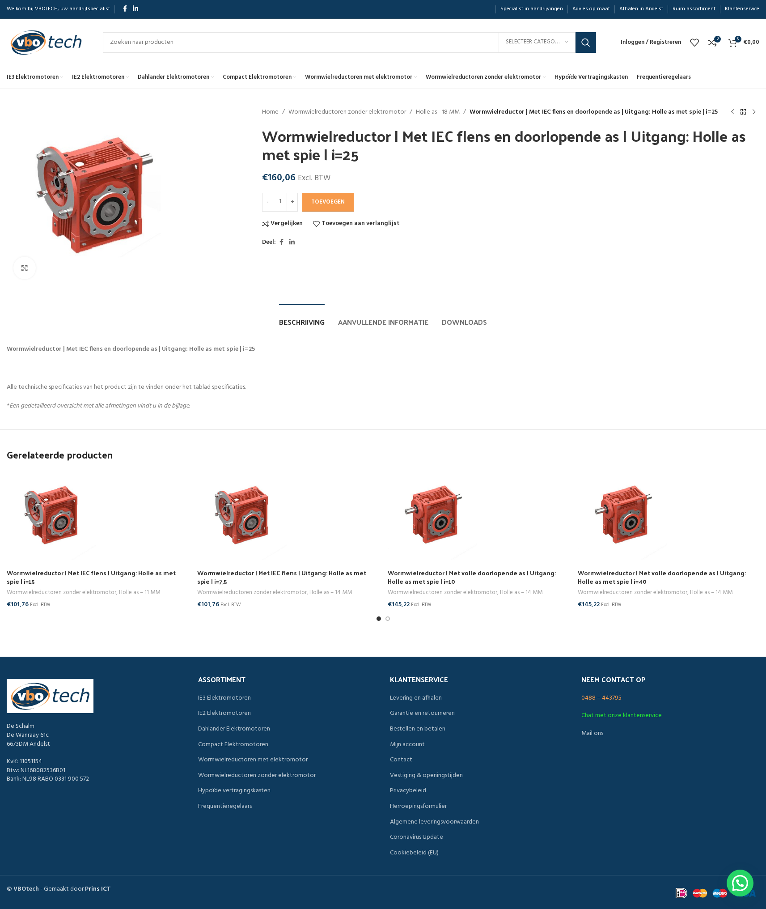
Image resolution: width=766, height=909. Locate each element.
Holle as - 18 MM (438, 112)
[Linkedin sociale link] (135, 9)
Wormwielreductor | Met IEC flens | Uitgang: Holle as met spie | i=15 (91, 577)
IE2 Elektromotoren (224, 713)
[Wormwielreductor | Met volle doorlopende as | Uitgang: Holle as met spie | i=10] (478, 515)
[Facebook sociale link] (124, 9)
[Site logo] (46, 42)
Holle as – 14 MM (330, 592)
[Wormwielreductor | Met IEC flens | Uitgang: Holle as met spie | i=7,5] (288, 515)
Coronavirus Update (416, 837)
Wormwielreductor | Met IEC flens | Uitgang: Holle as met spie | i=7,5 (281, 577)
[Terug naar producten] (743, 112)
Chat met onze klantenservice (621, 715)
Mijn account (407, 744)
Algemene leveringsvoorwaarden (434, 822)
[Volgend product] (754, 112)
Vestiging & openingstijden (426, 775)
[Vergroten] (24, 268)
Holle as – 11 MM (139, 592)
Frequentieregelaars (225, 806)
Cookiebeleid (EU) (414, 853)
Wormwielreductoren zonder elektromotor (347, 112)
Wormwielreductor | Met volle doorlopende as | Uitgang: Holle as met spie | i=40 (662, 577)
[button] (740, 883)
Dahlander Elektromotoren (234, 729)
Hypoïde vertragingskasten (234, 790)
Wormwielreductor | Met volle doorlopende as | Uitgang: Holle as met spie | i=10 (472, 577)
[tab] (302, 317)
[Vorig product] (732, 112)
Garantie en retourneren (422, 713)
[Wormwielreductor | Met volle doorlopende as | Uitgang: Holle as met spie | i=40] (668, 515)
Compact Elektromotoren (233, 744)
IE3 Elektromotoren (224, 698)
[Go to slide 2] (387, 618)
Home (270, 112)
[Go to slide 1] (379, 618)
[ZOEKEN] (586, 42)
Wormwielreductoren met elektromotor (253, 760)
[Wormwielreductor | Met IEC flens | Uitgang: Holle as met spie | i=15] (97, 515)
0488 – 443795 (601, 698)
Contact (401, 760)
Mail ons (592, 733)
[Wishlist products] (694, 42)
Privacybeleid (408, 790)
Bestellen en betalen (417, 729)
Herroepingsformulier (418, 806)
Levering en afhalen (416, 698)
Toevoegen (328, 202)
